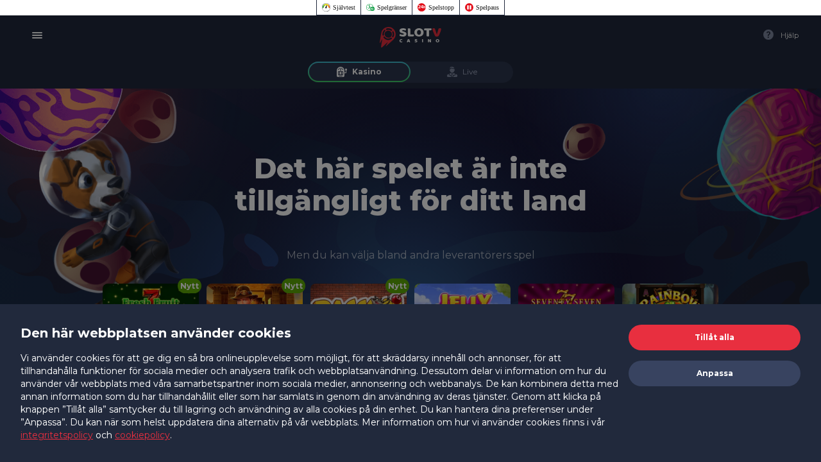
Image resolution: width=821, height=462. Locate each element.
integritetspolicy (57, 435)
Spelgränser (392, 7)
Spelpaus (487, 7)
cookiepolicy (142, 435)
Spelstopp (441, 7)
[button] (714, 337)
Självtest (344, 7)
